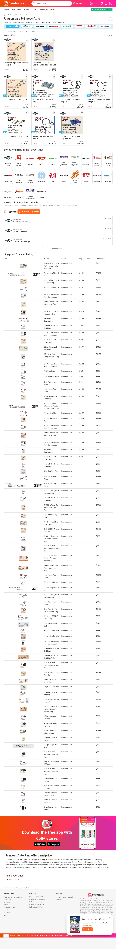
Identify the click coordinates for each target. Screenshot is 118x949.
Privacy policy (59, 935)
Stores (34, 9)
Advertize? (7, 899)
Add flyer (7, 912)
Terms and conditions (46, 935)
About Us (7, 910)
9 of (9, 35)
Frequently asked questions (13, 897)
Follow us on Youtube (36, 904)
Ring (16, 15)
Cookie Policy (69, 935)
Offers (26, 9)
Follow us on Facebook (37, 899)
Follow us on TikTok (36, 907)
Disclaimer (34, 935)
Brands (6, 905)
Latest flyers (16, 9)
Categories (43, 9)
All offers (10, 15)
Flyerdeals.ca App (10, 907)
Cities (52, 9)
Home (6, 9)
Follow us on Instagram (37, 902)
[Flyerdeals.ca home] (14, 3)
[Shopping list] (111, 3)
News (5, 915)
